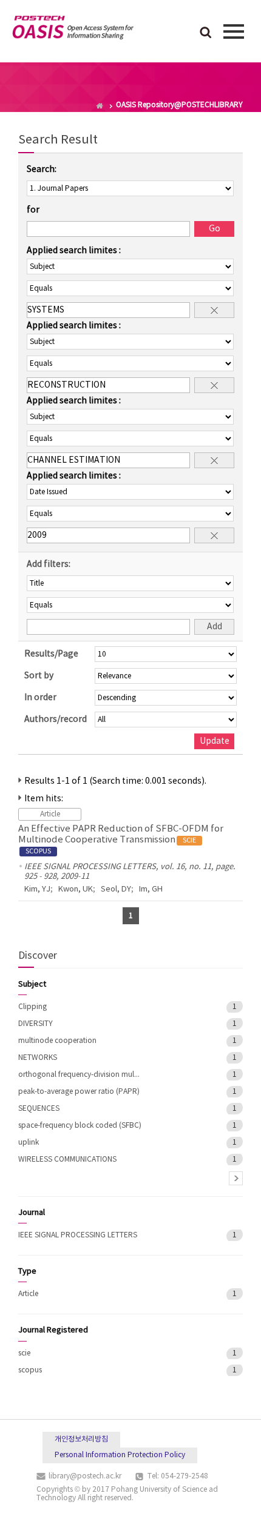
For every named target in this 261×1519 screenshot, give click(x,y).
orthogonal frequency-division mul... (79, 1075)
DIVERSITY (35, 1024)
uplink (28, 1143)
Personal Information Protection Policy (120, 1455)
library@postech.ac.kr (85, 1476)
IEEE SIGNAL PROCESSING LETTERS (77, 1235)
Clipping (32, 1007)
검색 (205, 33)
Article (28, 1294)
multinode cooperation (57, 1041)
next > (236, 1178)
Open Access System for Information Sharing (73, 30)
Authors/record (55, 719)
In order (40, 698)
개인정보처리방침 (81, 1439)
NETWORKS (37, 1058)
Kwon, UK (75, 889)
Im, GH (151, 889)
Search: (41, 169)
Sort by (38, 676)
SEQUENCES (38, 1109)
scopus (30, 1370)
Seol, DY (116, 889)
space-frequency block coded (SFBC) (79, 1126)
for (33, 210)
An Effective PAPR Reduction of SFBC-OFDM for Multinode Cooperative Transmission (120, 839)
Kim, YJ (37, 889)
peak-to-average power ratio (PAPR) (79, 1092)
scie (24, 1353)
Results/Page (51, 654)
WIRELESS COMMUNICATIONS (67, 1159)
